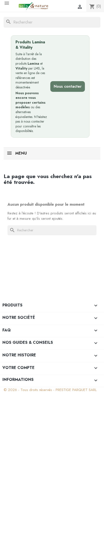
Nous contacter (68, 86)
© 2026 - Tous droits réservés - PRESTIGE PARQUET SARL (50, 389)
